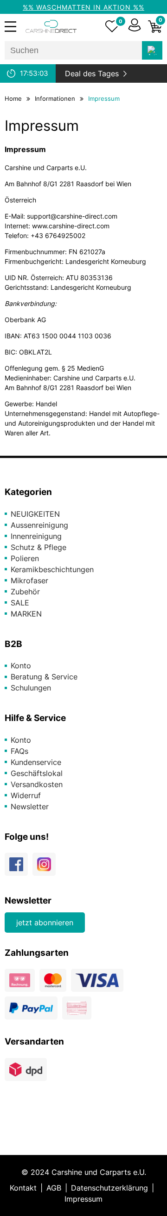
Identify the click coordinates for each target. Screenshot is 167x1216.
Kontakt (23, 1187)
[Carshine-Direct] (51, 26)
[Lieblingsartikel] (112, 26)
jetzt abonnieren (44, 922)
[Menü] (10, 26)
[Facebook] (18, 868)
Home (13, 98)
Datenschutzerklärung (109, 1187)
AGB (53, 1187)
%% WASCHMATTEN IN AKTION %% (83, 7)
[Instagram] (46, 868)
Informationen (55, 98)
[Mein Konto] (134, 26)
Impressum (104, 98)
